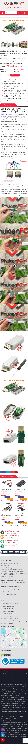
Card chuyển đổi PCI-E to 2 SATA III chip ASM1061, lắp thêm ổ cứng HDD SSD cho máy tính (20, 514)
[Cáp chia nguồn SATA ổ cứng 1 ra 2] (7, 483)
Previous (1, 44)
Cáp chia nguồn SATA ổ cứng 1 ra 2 (7, 490)
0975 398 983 (18, 8)
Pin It (17, 471)
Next (27, 44)
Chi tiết (7, 497)
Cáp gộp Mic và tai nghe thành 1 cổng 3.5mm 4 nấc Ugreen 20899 (6, 514)
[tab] (6, 105)
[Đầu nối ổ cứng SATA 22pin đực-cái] (20, 483)
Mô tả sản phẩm (6, 105)
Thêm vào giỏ (15, 75)
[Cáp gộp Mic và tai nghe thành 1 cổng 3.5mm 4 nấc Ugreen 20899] (7, 507)
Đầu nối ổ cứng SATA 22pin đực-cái (20, 490)
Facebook (3, 471)
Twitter (7, 471)
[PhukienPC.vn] (14, 3)
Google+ (12, 471)
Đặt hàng (10, 498)
